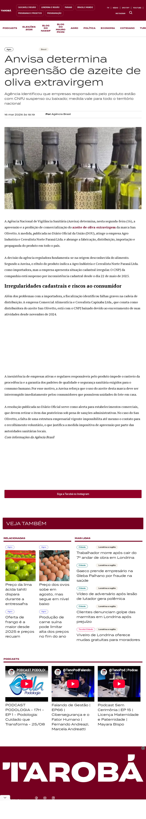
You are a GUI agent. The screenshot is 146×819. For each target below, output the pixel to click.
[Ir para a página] (130, 12)
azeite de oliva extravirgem (94, 227)
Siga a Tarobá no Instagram (73, 494)
